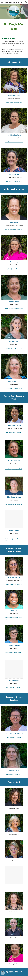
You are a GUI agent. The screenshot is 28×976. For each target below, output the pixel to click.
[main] (14, 27)
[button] (2, 2)
